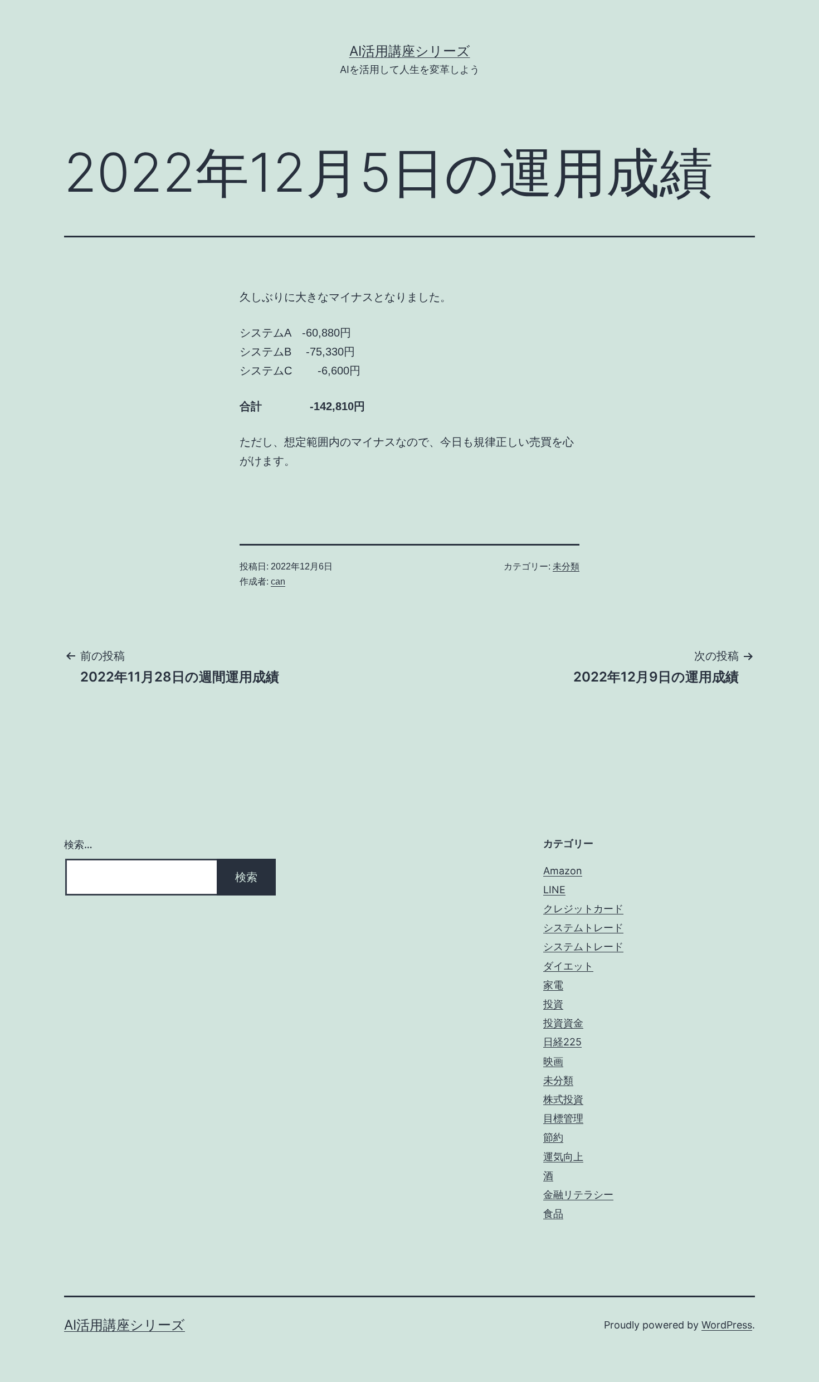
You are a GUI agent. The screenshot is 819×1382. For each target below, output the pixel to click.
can (278, 581)
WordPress (726, 1325)
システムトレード (583, 927)
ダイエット (568, 966)
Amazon (562, 871)
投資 (553, 1004)
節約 (553, 1137)
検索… (78, 844)
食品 (553, 1213)
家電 (553, 985)
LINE (554, 890)
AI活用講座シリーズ (409, 51)
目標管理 (563, 1118)
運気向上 (563, 1156)
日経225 (562, 1042)
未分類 (566, 566)
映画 (553, 1061)
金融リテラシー (578, 1194)
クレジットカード (583, 908)
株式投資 (563, 1099)
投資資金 (563, 1023)
